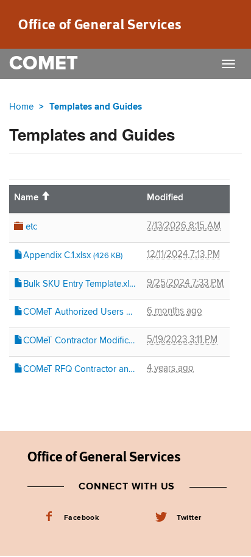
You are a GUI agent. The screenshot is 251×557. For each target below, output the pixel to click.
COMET (43, 64)
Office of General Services (100, 24)
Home (21, 106)
